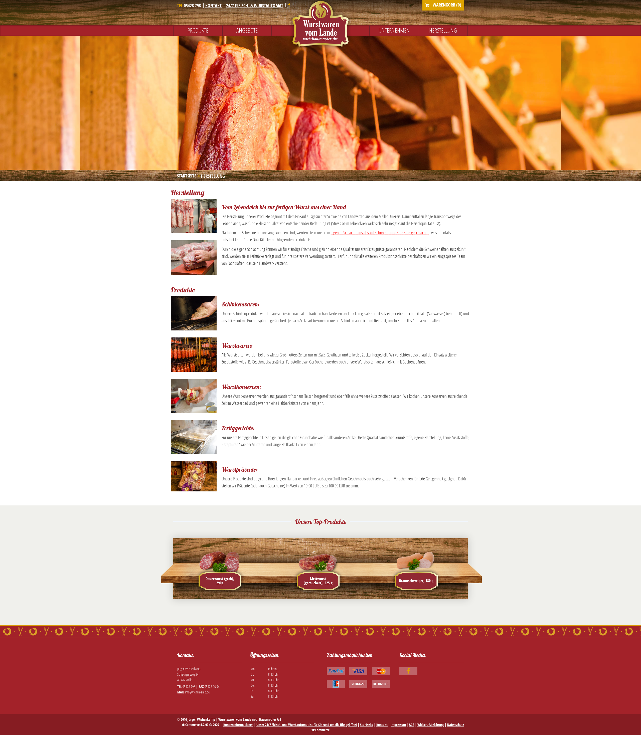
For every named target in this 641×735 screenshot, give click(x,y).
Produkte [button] (198, 30)
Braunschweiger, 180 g (416, 580)
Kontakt (213, 6)
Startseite (366, 724)
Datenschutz (455, 724)
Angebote (247, 30)
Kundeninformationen (238, 724)
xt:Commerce (320, 729)
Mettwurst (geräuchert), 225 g (318, 580)
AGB (411, 724)
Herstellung (443, 30)
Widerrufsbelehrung (430, 724)
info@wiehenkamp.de (197, 692)
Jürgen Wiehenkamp (201, 719)
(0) (447, 5)
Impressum (398, 724)
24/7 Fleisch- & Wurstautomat (254, 6)
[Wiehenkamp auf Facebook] (289, 5)
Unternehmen (394, 30)
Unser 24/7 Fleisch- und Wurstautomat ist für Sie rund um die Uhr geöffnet (306, 724)
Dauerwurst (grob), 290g (220, 580)
